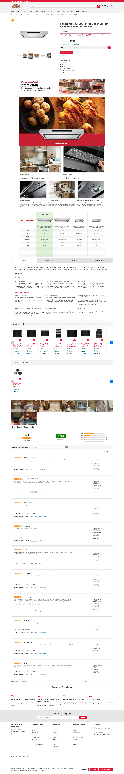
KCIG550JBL (42, 348)
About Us (34, 730)
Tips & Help (70, 11)
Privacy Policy (35, 739)
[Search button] (98, 6)
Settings (84, 769)
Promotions (35, 732)
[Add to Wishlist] (109, 47)
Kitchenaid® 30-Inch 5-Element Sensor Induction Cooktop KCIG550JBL (44, 345)
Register (107, 6)
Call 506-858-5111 (100, 732)
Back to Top (24, 681)
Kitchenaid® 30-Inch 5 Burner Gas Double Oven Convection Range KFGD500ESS (58, 345)
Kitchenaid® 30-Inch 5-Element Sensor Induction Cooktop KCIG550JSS (85, 345)
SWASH (54, 749)
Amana (54, 742)
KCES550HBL (15, 348)
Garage (75, 739)
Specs (49, 260)
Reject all (93, 769)
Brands (24, 11)
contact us (70, 44)
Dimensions (75, 260)
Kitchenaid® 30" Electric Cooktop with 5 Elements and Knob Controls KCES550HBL (17, 345)
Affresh (54, 744)
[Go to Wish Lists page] (112, 6)
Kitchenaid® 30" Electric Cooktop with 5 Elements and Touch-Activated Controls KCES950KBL (30, 345)
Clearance (75, 742)
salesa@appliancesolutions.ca (103, 734)
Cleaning (75, 730)
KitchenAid (55, 728)
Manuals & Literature (100, 260)
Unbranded (55, 732)
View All (54, 751)
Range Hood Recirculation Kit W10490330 (17, 383)
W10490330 (15, 386)
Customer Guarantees (37, 744)
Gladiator (55, 739)
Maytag (54, 737)
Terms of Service (36, 737)
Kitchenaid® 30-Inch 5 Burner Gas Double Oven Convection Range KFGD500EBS (99, 345)
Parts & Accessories (78, 737)
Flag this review (42, 469)
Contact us (34, 728)
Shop (17, 11)
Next (86, 681)
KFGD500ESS (56, 348)
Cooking (75, 728)
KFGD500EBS (96, 348)
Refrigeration (76, 732)
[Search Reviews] (66, 447)
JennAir (54, 735)
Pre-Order (75, 744)
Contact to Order (66, 52)
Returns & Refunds (36, 735)
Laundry (75, 735)
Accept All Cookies (106, 769)
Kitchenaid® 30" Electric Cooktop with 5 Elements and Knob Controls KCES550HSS (72, 345)
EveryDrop (55, 746)
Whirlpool (55, 730)
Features (24, 260)
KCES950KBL (28, 348)
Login (103, 6)
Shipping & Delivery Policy (38, 742)
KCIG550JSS (83, 348)
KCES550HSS (69, 348)
